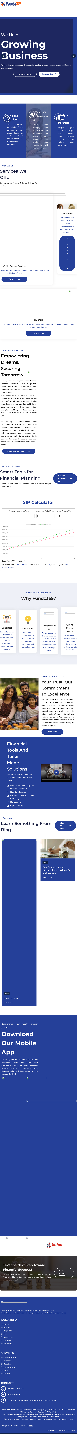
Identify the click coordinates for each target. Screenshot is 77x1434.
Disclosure (62, 1430)
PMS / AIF (7, 1373)
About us (6, 1324)
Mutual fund (7, 1364)
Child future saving (10, 1357)
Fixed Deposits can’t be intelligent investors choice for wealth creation (56, 870)
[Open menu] (74, 4)
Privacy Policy (51, 1430)
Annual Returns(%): (63, 511)
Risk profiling (8, 1343)
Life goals (7, 1327)
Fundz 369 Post (11, 998)
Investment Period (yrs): (45, 511)
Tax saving (7, 1361)
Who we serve (8, 1337)
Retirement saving (9, 1367)
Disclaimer (71, 1430)
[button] (3, 56)
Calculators (7, 1340)
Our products (8, 1331)
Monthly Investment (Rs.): (19, 511)
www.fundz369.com (10, 1409)
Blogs (7, 993)
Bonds (6, 1370)
